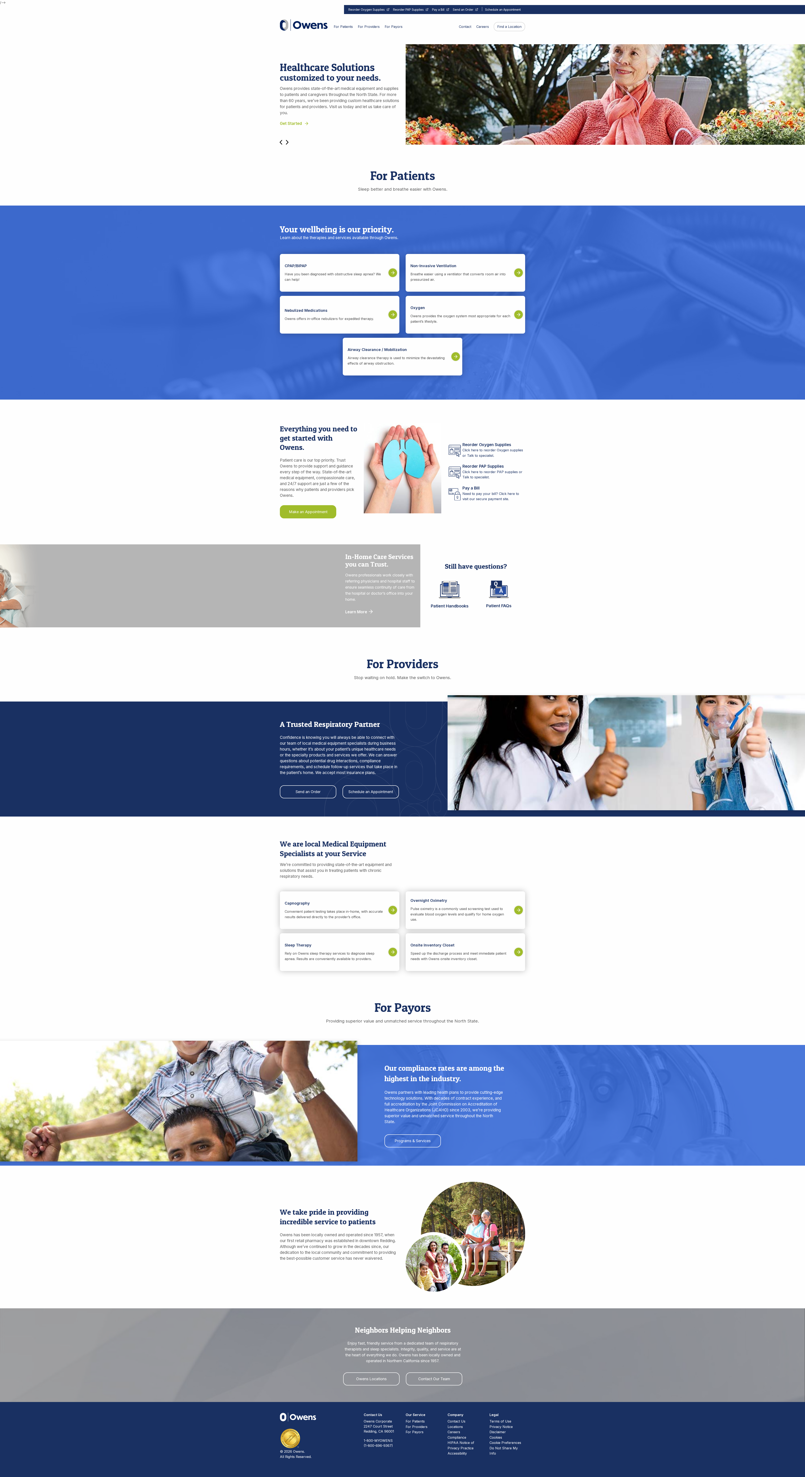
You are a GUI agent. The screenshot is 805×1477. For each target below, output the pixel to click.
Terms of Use (500, 1421)
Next (287, 142)
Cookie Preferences (505, 1443)
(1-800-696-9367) (378, 1445)
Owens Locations (371, 1379)
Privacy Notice (501, 1427)
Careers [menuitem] (482, 27)
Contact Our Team (434, 1379)
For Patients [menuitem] (343, 27)
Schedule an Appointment (503, 9)
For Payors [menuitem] (393, 27)
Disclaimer (497, 1432)
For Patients (415, 1421)
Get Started (291, 123)
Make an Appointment (308, 512)
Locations (455, 1427)
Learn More (356, 612)
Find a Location (509, 27)
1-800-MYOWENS (378, 1440)
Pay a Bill (438, 9)
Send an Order (463, 9)
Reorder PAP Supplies (408, 9)
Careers (454, 1432)
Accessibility (457, 1453)
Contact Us (456, 1421)
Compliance (457, 1437)
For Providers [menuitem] (369, 27)
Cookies (495, 1437)
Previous (280, 142)
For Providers (416, 1427)
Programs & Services (413, 1141)
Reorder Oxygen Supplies (366, 9)
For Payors (414, 1432)
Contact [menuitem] (465, 27)
